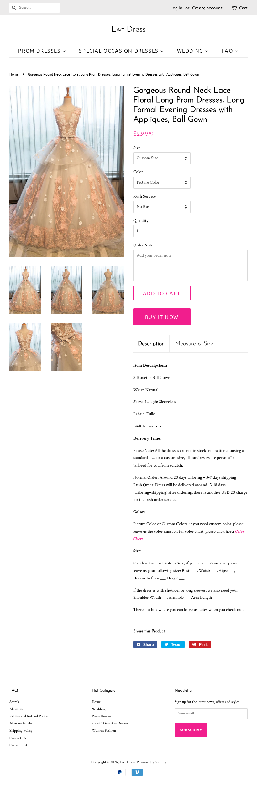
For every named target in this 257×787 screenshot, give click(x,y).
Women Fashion (104, 730)
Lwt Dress (128, 29)
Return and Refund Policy (28, 716)
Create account (207, 7)
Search (14, 701)
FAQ (228, 50)
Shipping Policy (20, 730)
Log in (176, 7)
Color (138, 172)
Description (151, 343)
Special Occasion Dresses (119, 50)
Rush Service (144, 196)
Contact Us (17, 738)
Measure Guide (20, 723)
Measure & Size (194, 343)
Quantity (140, 221)
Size (136, 148)
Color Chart (18, 745)
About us (16, 709)
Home (13, 74)
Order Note (143, 245)
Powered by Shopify (151, 762)
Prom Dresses (40, 50)
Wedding (191, 50)
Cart (243, 7)
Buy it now (162, 317)
